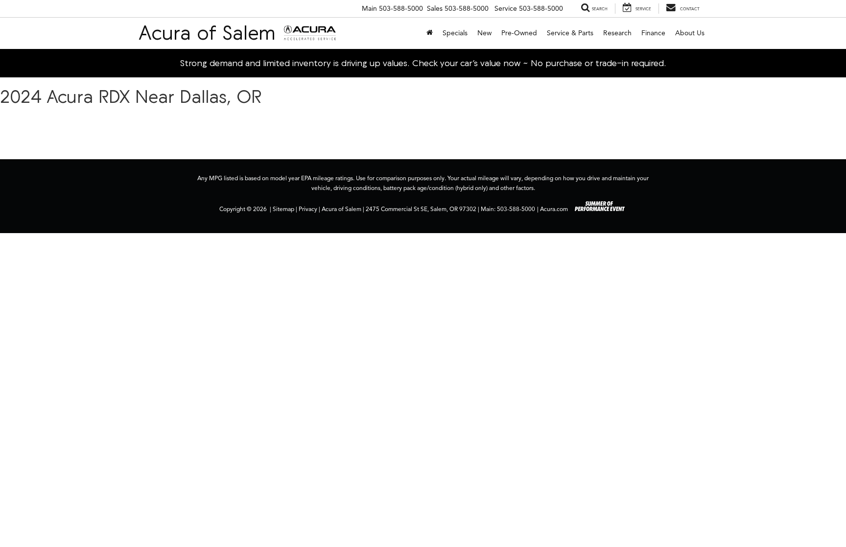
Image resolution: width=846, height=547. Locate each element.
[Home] (430, 33)
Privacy (308, 209)
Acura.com (554, 209)
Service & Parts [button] (570, 33)
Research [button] (617, 33)
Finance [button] (653, 33)
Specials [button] (455, 33)
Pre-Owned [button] (519, 33)
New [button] (484, 33)
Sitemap (283, 209)
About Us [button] (690, 33)
